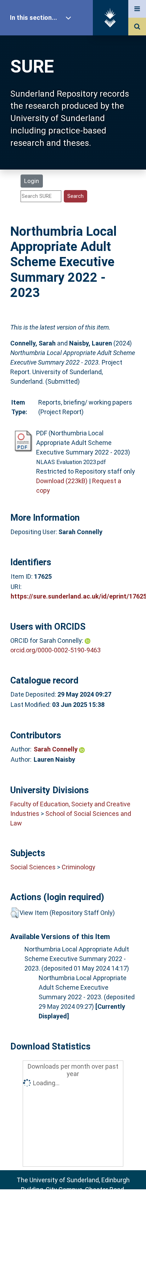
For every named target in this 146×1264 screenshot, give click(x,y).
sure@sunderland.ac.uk (82, 1208)
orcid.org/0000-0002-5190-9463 (55, 650)
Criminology (78, 867)
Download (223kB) (62, 481)
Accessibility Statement (73, 1247)
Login (31, 180)
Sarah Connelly (56, 749)
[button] (15, 913)
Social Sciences (33, 867)
